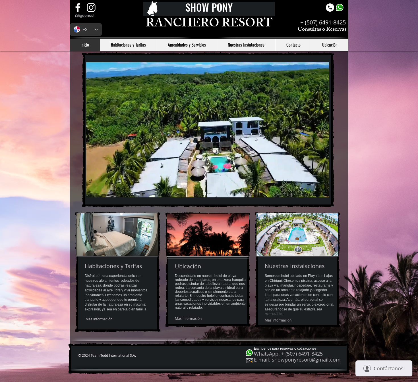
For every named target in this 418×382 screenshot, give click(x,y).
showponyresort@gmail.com (306, 359)
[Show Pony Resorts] (78, 7)
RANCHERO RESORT (209, 24)
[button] (322, 191)
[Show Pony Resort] (91, 7)
